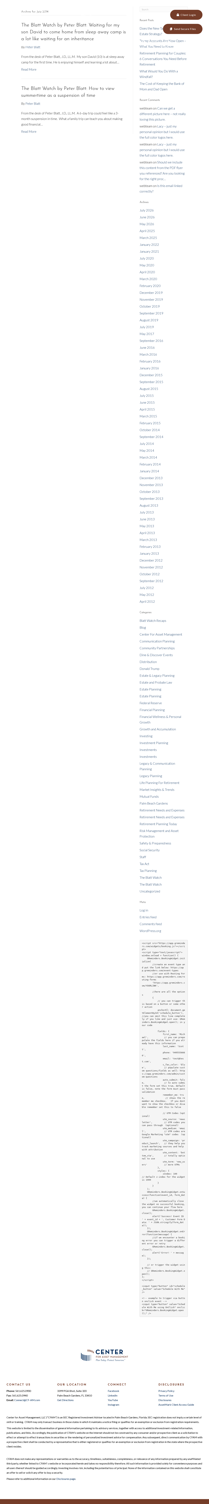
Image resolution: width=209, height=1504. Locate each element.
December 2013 (151, 478)
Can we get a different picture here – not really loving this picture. (163, 113)
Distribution (148, 662)
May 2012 (147, 595)
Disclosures (164, 1400)
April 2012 (147, 601)
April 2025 (147, 231)
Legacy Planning (151, 776)
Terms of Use (165, 1395)
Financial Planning (152, 710)
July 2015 (147, 395)
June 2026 (147, 217)
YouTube (113, 1400)
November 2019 (151, 299)
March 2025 (148, 238)
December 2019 (151, 292)
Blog (143, 627)
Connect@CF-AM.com (46, 10)
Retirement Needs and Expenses (162, 810)
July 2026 (147, 210)
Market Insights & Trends (157, 789)
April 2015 (147, 409)
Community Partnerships (157, 648)
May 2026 (147, 224)
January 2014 (149, 471)
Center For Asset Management (161, 634)
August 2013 (149, 505)
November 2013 (151, 485)
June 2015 (147, 402)
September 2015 (151, 382)
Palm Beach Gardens (154, 803)
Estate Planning (150, 689)
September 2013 (151, 498)
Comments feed (151, 924)
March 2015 (148, 416)
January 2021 (149, 251)
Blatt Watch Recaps (153, 620)
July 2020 (147, 258)
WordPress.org (150, 931)
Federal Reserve (151, 703)
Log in (144, 910)
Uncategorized (150, 891)
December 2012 (151, 560)
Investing (146, 736)
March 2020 (148, 279)
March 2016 (148, 354)
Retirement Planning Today (158, 824)
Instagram (113, 1404)
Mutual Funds (149, 796)
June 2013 (147, 519)
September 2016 (151, 341)
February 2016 (150, 361)
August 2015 (149, 389)
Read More (28, 69)
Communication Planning (157, 641)
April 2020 (147, 272)
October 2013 (150, 492)
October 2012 (150, 574)
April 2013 (147, 533)
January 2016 (149, 368)
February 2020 (150, 286)
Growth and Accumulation (158, 729)
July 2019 (147, 327)
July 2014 (147, 443)
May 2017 (147, 334)
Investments (148, 750)
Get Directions (65, 1400)
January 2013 (149, 553)
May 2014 (147, 450)
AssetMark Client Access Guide (176, 1404)
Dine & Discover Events (156, 655)
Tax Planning (148, 871)
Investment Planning (154, 743)
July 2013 (147, 512)
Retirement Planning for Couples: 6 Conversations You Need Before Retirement (163, 58)
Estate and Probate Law (156, 682)
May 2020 (147, 265)
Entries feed (148, 917)
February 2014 (150, 464)
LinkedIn (112, 1395)
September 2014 (151, 437)
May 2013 (147, 526)
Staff (143, 857)
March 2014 (148, 457)
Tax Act (144, 864)
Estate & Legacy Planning (157, 675)
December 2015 (151, 375)
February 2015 (150, 423)
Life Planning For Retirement (159, 783)
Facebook (113, 1390)
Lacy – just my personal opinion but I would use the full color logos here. (162, 131)
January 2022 (149, 244)
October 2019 (150, 306)
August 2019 (149, 320)
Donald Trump (149, 669)
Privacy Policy (166, 1390)
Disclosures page (65, 1478)
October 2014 (150, 430)
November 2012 (151, 567)
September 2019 (151, 313)
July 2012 (147, 588)
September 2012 (151, 581)
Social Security (150, 850)
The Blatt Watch (151, 877)
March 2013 (148, 540)
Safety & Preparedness (155, 843)
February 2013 (150, 546)
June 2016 (147, 347)
